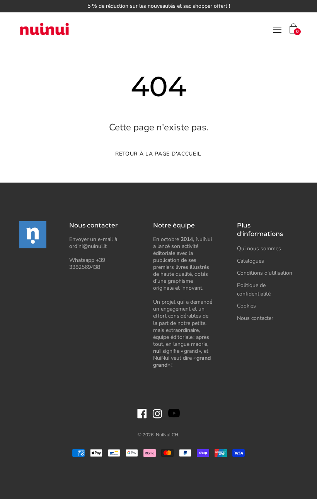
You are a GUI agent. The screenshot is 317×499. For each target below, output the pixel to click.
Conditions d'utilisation (264, 273)
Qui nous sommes (259, 248)
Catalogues (250, 261)
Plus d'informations (260, 230)
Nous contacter (255, 318)
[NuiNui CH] (44, 30)
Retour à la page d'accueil (158, 153)
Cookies (246, 305)
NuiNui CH (167, 435)
